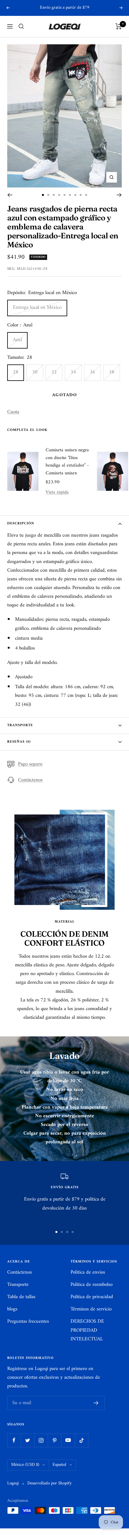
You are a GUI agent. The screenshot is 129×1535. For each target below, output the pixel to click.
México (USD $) (25, 1465)
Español (59, 1465)
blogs (12, 1309)
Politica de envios (87, 1272)
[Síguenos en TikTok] (81, 1440)
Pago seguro (30, 764)
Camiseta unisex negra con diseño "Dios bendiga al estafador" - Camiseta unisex (67, 461)
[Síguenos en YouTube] (68, 1440)
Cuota (13, 412)
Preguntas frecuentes (28, 1321)
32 (54, 372)
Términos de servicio (91, 1309)
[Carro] (119, 26)
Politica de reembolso (91, 1284)
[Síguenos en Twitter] (27, 1440)
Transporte (20, 725)
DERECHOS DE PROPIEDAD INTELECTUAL (87, 1330)
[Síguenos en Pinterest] (54, 1440)
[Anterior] (9, 195)
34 (73, 372)
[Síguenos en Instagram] (41, 1440)
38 (111, 372)
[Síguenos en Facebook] (14, 1440)
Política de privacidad (91, 1297)
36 (92, 372)
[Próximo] (119, 195)
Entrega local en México (37, 307)
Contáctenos (30, 780)
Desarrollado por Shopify (49, 1483)
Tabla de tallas (21, 1297)
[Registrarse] (96, 1403)
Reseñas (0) (19, 742)
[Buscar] (21, 26)
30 (35, 372)
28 (15, 372)
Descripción (20, 523)
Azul (17, 339)
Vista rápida (57, 492)
